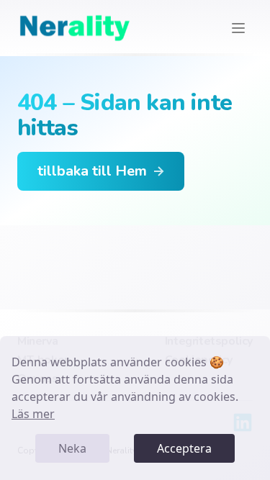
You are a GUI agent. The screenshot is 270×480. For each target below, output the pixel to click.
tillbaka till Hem (92, 171)
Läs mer (33, 414)
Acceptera (184, 448)
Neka (72, 448)
